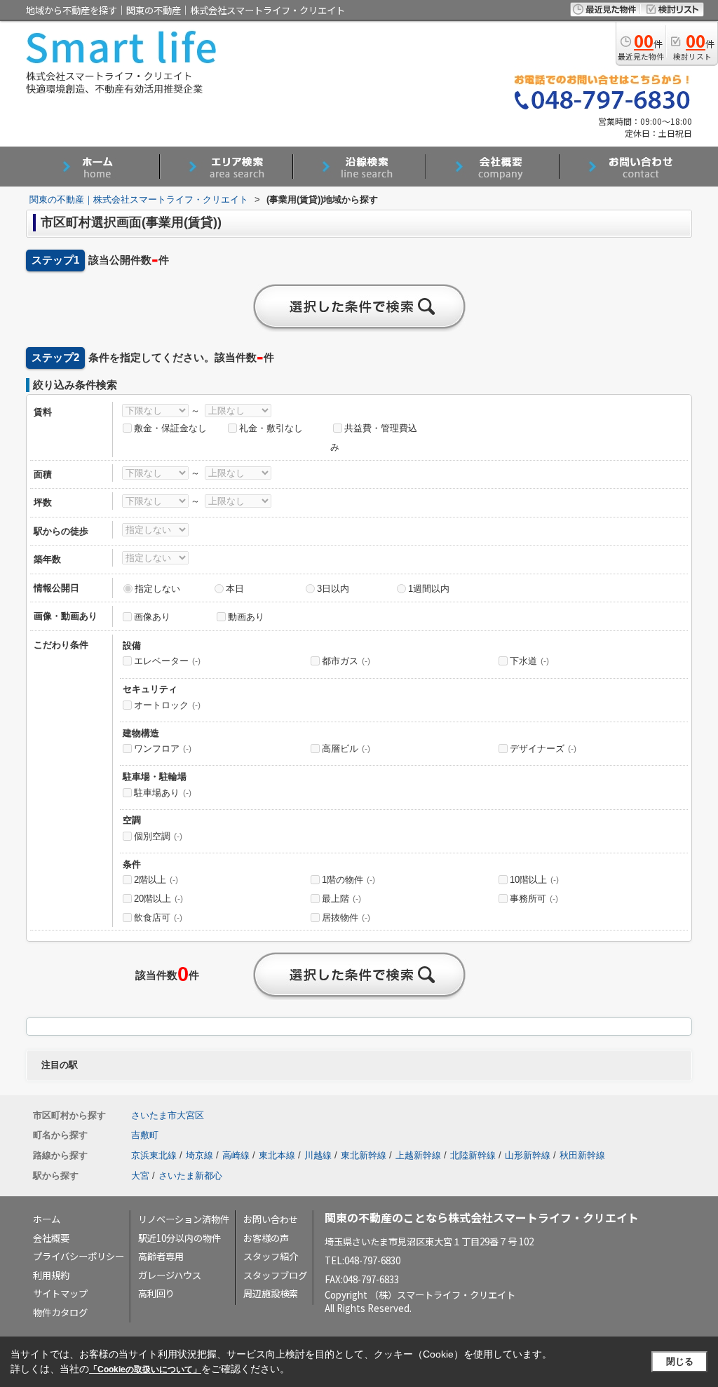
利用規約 (51, 1275)
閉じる (679, 1361)
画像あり (152, 616)
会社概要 (51, 1238)
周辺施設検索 (270, 1293)
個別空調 (158, 836)
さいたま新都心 (190, 1175)
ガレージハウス (169, 1275)
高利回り (156, 1293)
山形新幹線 (527, 1155)
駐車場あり (162, 792)
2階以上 (156, 879)
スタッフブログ (275, 1275)
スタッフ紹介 (270, 1256)
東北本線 (277, 1155)
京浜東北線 (154, 1155)
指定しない (157, 588)
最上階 (341, 898)
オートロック (167, 705)
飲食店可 (158, 917)
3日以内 (333, 588)
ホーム (46, 1219)
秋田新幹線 (582, 1155)
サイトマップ (60, 1293)
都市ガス (346, 661)
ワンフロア (162, 748)
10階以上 (534, 879)
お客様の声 (266, 1238)
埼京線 (199, 1155)
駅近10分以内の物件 (179, 1238)
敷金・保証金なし (170, 428)
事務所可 (534, 898)
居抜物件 (346, 917)
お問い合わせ (270, 1219)
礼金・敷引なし (271, 428)
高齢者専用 (161, 1256)
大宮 (140, 1175)
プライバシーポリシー (78, 1256)
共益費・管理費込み (373, 437)
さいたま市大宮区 (167, 1115)
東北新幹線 (363, 1155)
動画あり (246, 616)
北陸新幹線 (473, 1155)
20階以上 (158, 898)
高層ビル (346, 748)
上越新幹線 (418, 1155)
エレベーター (167, 661)
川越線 (318, 1155)
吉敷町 (144, 1135)
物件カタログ (60, 1312)
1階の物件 (348, 879)
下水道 (529, 661)
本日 (235, 588)
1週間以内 (428, 588)
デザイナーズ (543, 748)
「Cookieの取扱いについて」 (145, 1369)
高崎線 (236, 1155)
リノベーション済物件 (183, 1219)
